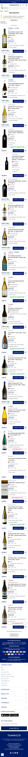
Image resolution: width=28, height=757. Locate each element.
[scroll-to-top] (26, 750)
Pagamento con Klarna (6, 674)
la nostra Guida (9, 642)
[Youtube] (15, 753)
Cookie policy (4, 685)
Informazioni (5, 689)
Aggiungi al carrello (18, 51)
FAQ (2, 667)
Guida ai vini (5, 693)
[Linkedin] (17, 753)
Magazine (4, 698)
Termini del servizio (5, 680)
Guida (2, 669)
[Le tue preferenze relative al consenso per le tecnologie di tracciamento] (2, 754)
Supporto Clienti (6, 664)
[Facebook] (11, 753)
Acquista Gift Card (14, 728)
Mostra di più (14, 635)
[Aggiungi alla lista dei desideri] (25, 51)
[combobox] (15, 8)
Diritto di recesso (5, 678)
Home (1, 11)
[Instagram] (13, 753)
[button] (23, 5)
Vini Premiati (5, 702)
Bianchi (6, 11)
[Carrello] (26, 5)
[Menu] (1, 5)
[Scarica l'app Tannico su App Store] (5, 715)
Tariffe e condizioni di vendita (7, 676)
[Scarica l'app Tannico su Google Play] (14, 715)
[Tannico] (14, 5)
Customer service (5, 672)
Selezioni (4, 707)
